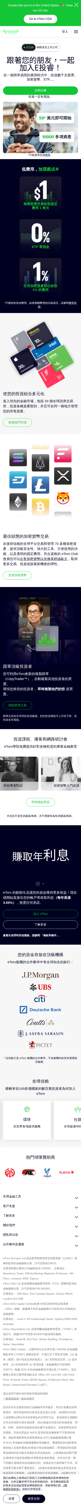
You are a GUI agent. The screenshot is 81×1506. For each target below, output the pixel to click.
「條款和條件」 (50, 935)
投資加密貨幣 (17, 575)
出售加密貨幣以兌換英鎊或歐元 (43, 559)
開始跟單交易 (17, 705)
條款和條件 (27, 1398)
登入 (65, 31)
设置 (11, 1498)
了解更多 (40, 924)
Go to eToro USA (40, 18)
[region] (40, 1490)
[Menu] (76, 31)
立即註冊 (40, 90)
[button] (38, 884)
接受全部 (34, 1498)
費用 (47, 155)
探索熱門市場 (17, 422)
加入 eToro (40, 913)
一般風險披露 (11, 1398)
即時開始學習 (40, 802)
